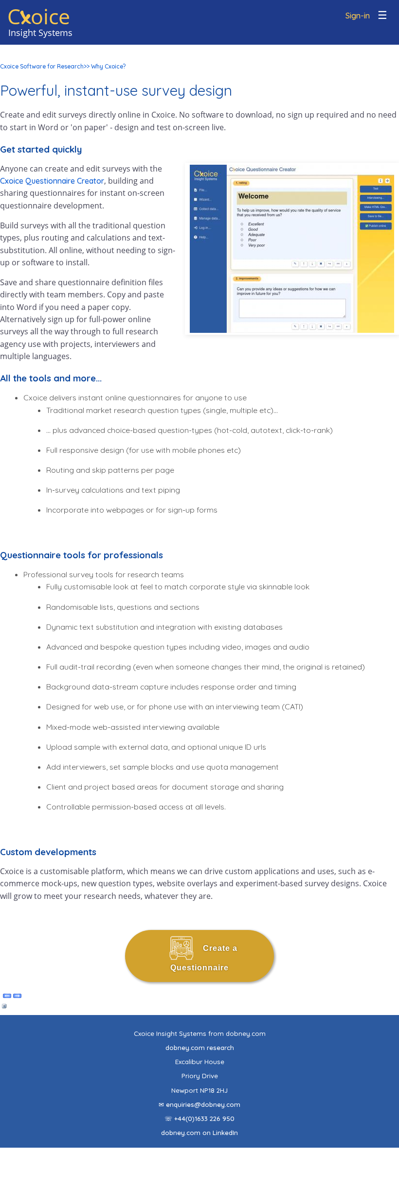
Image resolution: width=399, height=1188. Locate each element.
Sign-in (357, 15)
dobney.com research (199, 1047)
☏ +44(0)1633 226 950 (199, 1118)
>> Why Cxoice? (105, 66)
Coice (38, 16)
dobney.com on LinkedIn (199, 1132)
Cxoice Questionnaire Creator (52, 181)
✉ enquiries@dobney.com (199, 1104)
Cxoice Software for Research (42, 66)
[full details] (4, 1009)
